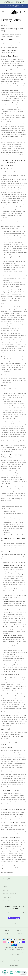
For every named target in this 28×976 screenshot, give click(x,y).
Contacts (5, 890)
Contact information (15, 954)
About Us (6, 886)
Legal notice (24, 952)
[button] (3, 12)
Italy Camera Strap (13, 947)
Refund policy (7, 897)
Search (5, 883)
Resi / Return (7, 900)
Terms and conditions (9, 893)
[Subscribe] (23, 912)
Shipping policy (15, 952)
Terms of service (6, 952)
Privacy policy (20, 949)
